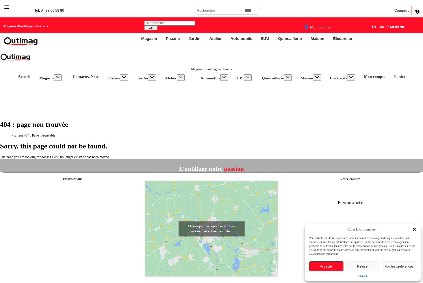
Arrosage (147, 90)
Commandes (350, 195)
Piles (337, 94)
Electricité (338, 78)
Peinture (310, 98)
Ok (151, 28)
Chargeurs (212, 90)
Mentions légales (72, 187)
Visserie (271, 86)
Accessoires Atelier (182, 94)
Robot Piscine (122, 86)
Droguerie (312, 94)
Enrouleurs (341, 86)
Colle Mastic (275, 90)
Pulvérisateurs (151, 102)
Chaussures (249, 94)
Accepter (326, 266)
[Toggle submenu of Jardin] (152, 77)
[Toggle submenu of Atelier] (181, 77)
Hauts (245, 90)
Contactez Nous (86, 76)
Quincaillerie (273, 78)
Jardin (142, 78)
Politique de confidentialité (72, 195)
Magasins (72, 217)
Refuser (363, 266)
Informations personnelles (350, 187)
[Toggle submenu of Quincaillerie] (288, 77)
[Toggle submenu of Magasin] (58, 77)
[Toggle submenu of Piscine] (124, 77)
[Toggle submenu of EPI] (248, 77)
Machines (148, 94)
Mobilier (147, 106)
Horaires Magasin (56, 86)
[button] (414, 229)
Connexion (403, 10)
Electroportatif (179, 86)
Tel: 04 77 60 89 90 (49, 10)
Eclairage (211, 102)
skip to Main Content (14, 2)
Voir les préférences (399, 266)
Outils (145, 98)
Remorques (213, 94)
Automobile (210, 78)
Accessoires (121, 94)
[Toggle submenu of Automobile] (224, 77)
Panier (399, 76)
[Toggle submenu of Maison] (317, 77)
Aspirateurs (313, 90)
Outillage (211, 86)
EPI (240, 78)
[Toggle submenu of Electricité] (351, 77)
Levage (210, 98)
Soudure (175, 106)
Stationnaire (177, 90)
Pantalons (248, 86)
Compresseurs (179, 102)
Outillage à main (180, 110)
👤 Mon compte (317, 27)
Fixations (272, 94)
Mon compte (374, 76)
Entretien (119, 90)
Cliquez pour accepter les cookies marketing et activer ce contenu (211, 228)
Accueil (24, 76)
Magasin (362, 275)
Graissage (212, 106)
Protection (248, 98)
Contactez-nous (72, 210)
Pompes (146, 86)
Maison (307, 78)
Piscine (114, 78)
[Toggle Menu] (6, 7)
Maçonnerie (149, 114)
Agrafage (272, 98)
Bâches (118, 98)
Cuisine (310, 86)
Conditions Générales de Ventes (72, 202)
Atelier (171, 78)
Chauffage (312, 102)
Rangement (177, 98)
